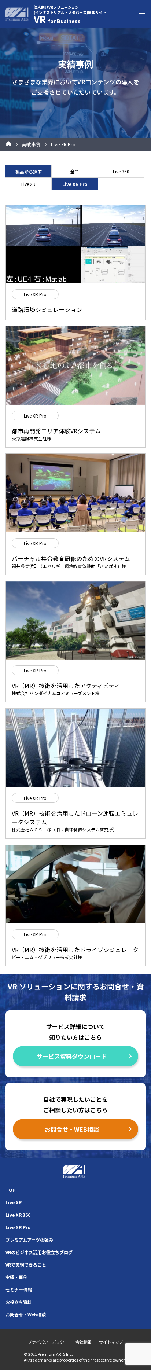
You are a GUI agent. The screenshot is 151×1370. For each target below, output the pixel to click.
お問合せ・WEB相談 (72, 1129)
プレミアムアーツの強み (29, 1240)
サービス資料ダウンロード (72, 1056)
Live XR (28, 184)
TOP (10, 1190)
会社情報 (84, 1342)
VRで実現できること (25, 1264)
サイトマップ (111, 1342)
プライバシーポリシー (48, 1342)
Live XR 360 (17, 1215)
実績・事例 (16, 1277)
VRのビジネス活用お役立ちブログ (39, 1252)
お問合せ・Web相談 (25, 1314)
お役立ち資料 (18, 1302)
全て (74, 171)
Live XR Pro (17, 1227)
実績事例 (31, 144)
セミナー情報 (18, 1289)
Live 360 (121, 171)
